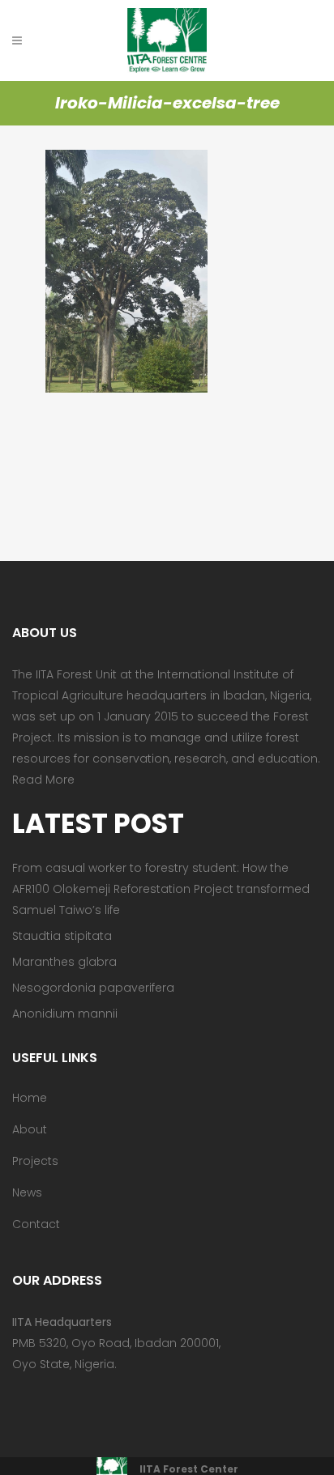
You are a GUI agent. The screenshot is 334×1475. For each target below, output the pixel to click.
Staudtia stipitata (62, 936)
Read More (43, 780)
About (29, 1129)
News (27, 1192)
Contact (36, 1224)
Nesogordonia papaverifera (93, 988)
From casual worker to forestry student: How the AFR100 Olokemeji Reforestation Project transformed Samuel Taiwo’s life (161, 889)
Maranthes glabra (64, 962)
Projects (35, 1161)
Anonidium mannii (65, 1013)
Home (29, 1098)
